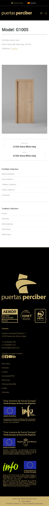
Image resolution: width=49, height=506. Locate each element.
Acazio (4, 213)
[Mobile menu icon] (46, 13)
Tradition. (14, 49)
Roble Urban (6, 234)
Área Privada (18, 3)
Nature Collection (8, 174)
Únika (35, 499)
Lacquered (6, 195)
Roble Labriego (7, 224)
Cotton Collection (8, 190)
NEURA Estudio (26, 499)
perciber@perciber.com (10, 348)
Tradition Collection (9, 184)
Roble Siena (6, 229)
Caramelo (5, 219)
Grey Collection (7, 179)
